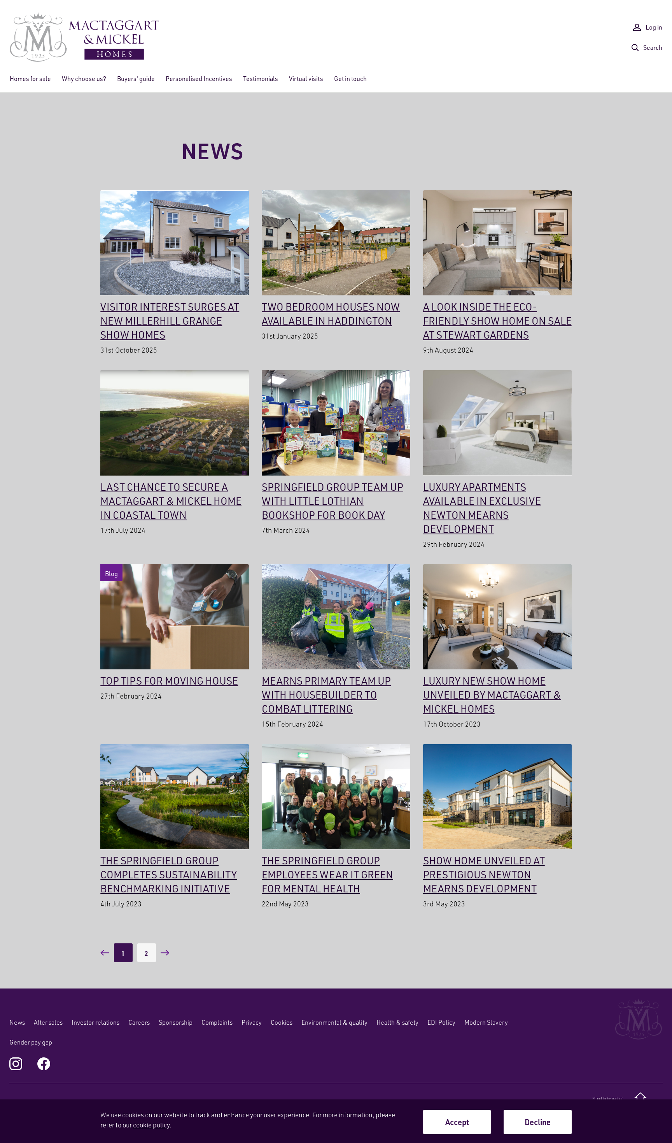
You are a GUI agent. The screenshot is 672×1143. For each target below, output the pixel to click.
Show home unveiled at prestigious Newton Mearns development (497, 827)
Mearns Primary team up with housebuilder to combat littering (336, 647)
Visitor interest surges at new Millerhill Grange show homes (174, 273)
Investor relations (95, 1022)
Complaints (217, 1022)
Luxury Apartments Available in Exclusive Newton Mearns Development (497, 460)
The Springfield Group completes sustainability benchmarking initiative (174, 827)
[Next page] (165, 952)
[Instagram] (15, 1063)
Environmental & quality (334, 1022)
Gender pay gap (30, 1042)
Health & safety (397, 1022)
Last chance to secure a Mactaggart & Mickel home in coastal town (174, 453)
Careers (139, 1022)
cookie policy (151, 1125)
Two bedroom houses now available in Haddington (336, 266)
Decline (538, 1122)
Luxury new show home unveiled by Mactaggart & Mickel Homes (497, 647)
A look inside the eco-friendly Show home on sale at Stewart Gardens (497, 273)
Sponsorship (175, 1022)
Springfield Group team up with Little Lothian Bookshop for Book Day (336, 453)
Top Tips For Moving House (174, 633)
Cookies (281, 1022)
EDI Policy (441, 1022)
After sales (48, 1022)
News (17, 1022)
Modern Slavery (486, 1022)
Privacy (252, 1022)
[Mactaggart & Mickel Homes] (84, 36)
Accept (457, 1122)
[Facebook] (43, 1063)
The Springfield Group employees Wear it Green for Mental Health (336, 827)
